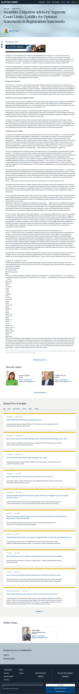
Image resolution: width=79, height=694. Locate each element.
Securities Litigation (9, 658)
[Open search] (77, 2)
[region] (39, 688)
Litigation (6, 655)
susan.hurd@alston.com (28, 381)
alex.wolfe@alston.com (41, 637)
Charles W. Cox (60, 375)
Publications (16, 408)
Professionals (41, 2)
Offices (68, 2)
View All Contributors (40, 392)
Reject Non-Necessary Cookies (60, 688)
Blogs (30, 408)
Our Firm (63, 2)
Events (24, 408)
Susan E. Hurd (14, 31)
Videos (36, 408)
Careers (73, 2)
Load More (39, 611)
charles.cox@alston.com (64, 381)
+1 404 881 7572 (27, 379)
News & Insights (55, 2)
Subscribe (65, 676)
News (8, 408)
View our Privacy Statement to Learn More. (10, 688)
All (4, 408)
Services (48, 2)
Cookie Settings (60, 685)
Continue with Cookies (60, 691)
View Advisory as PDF (11, 42)
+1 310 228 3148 (63, 379)
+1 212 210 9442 (40, 636)
